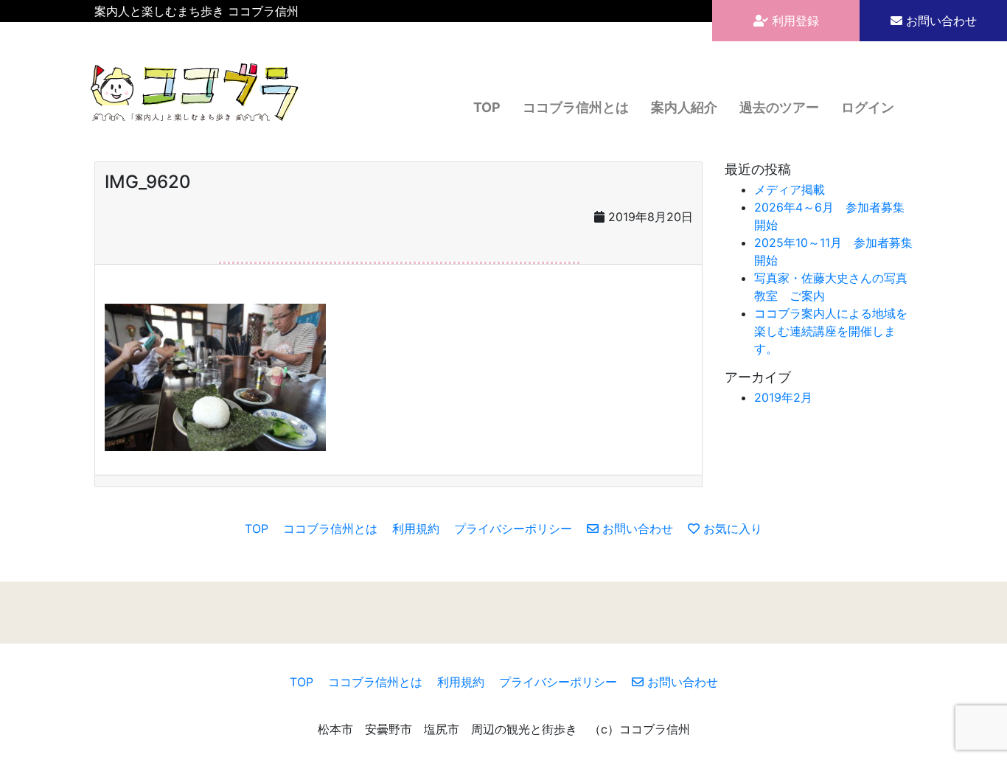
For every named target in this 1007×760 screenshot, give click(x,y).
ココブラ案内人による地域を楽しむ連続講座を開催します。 (830, 331)
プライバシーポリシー (513, 528)
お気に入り (731, 528)
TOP (487, 107)
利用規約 (415, 528)
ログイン (867, 107)
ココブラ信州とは (576, 107)
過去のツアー (779, 107)
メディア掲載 (789, 189)
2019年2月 (783, 397)
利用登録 (793, 20)
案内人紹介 (684, 107)
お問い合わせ (939, 20)
